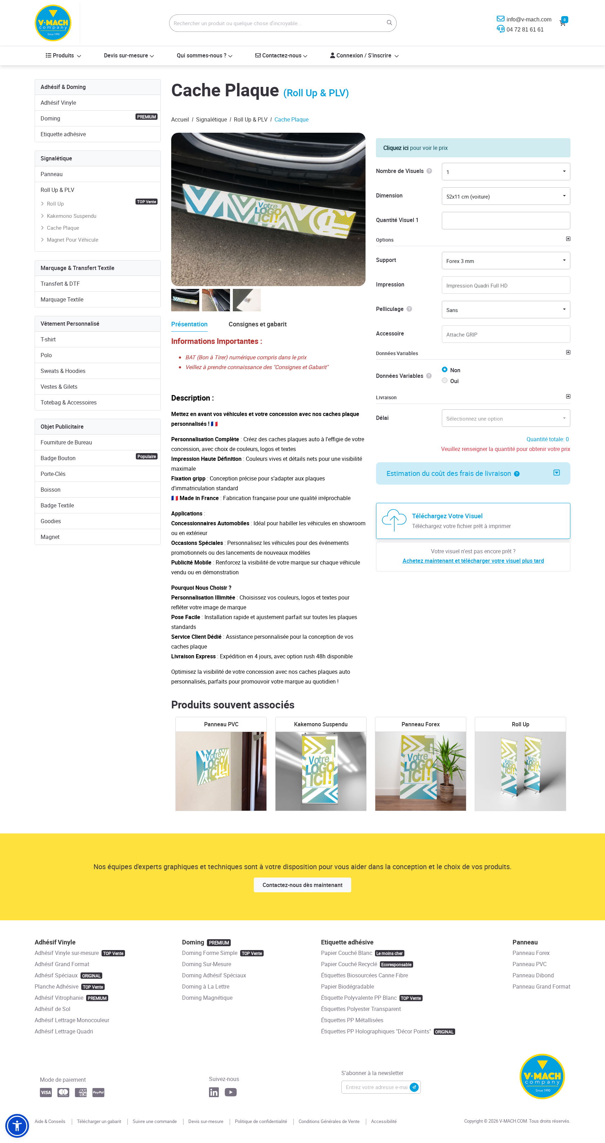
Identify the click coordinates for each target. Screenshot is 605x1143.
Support (386, 260)
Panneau (52, 174)
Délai (382, 418)
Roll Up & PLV (57, 190)
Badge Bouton (98, 457)
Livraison (386, 397)
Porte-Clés (53, 474)
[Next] (351, 269)
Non (455, 370)
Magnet (50, 537)
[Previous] (335, 269)
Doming (98, 118)
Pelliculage (390, 309)
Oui (454, 381)
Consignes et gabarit (258, 324)
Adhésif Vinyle (58, 102)
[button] (515, 473)
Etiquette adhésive (63, 134)
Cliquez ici (396, 148)
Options (385, 239)
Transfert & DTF (60, 284)
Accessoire (390, 333)
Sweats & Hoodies (63, 371)
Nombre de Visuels (400, 171)
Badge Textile (57, 505)
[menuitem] (64, 55)
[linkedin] (214, 1094)
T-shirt (48, 339)
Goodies (51, 521)
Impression (390, 284)
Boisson (51, 489)
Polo (46, 355)
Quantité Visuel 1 (397, 220)
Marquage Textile (62, 299)
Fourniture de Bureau (66, 442)
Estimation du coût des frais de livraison (449, 473)
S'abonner (414, 1087)
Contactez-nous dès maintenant (302, 885)
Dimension (389, 195)
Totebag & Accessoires (69, 402)
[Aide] (428, 171)
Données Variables (397, 353)
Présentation (189, 324)
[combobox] (506, 171)
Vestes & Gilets (59, 386)
